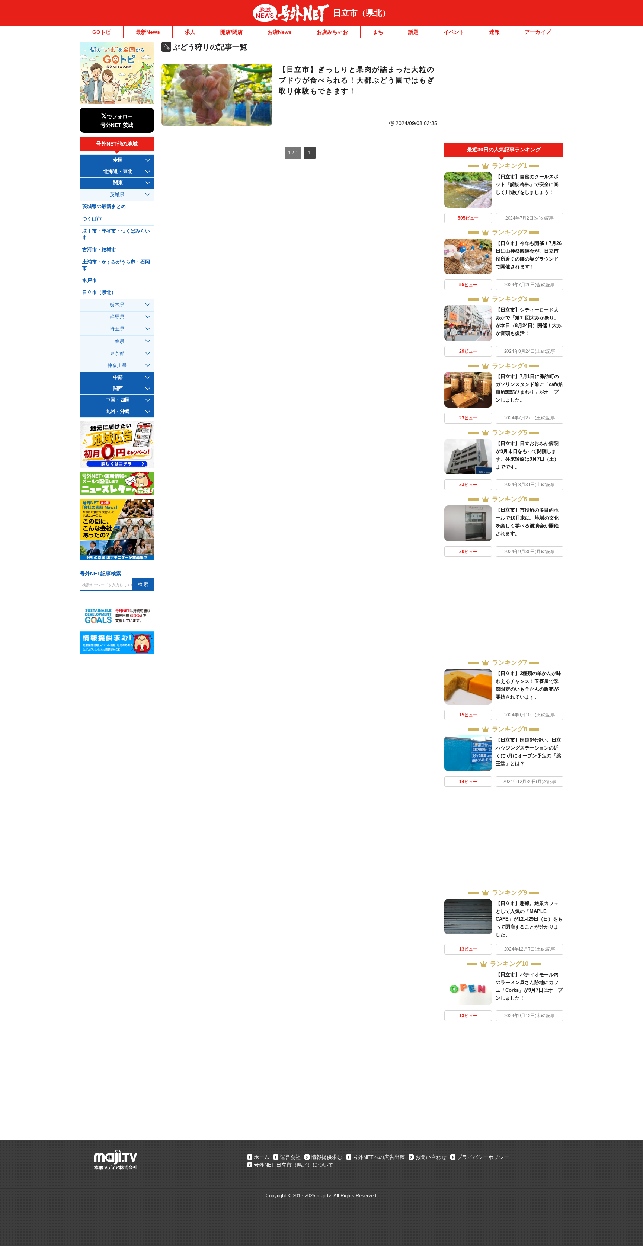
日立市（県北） (361, 12)
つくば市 (92, 218)
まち (378, 32)
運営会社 (290, 1157)
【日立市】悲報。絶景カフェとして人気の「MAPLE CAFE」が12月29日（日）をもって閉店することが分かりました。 (529, 919)
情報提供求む (326, 1157)
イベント (454, 32)
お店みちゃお (332, 32)
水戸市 (89, 280)
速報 (494, 32)
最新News (148, 32)
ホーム (261, 1157)
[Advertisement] (503, 92)
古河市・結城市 (99, 249)
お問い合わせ (431, 1157)
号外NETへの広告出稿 (379, 1157)
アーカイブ (538, 32)
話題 (413, 32)
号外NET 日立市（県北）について (293, 1165)
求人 (190, 32)
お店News (280, 32)
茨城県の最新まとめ (104, 206)
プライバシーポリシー (483, 1157)
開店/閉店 (231, 32)
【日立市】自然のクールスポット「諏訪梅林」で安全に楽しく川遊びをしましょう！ (527, 184)
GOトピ (101, 32)
